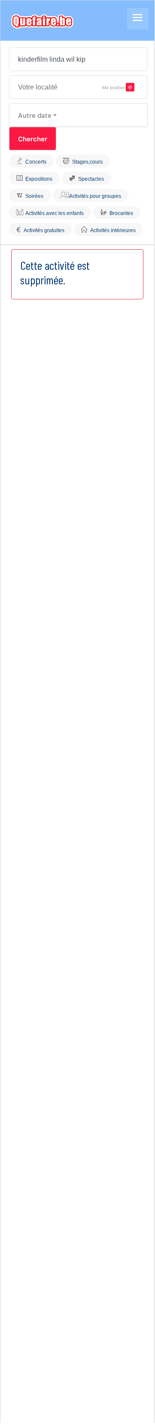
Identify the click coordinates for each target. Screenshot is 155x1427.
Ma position (114, 87)
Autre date (35, 115)
